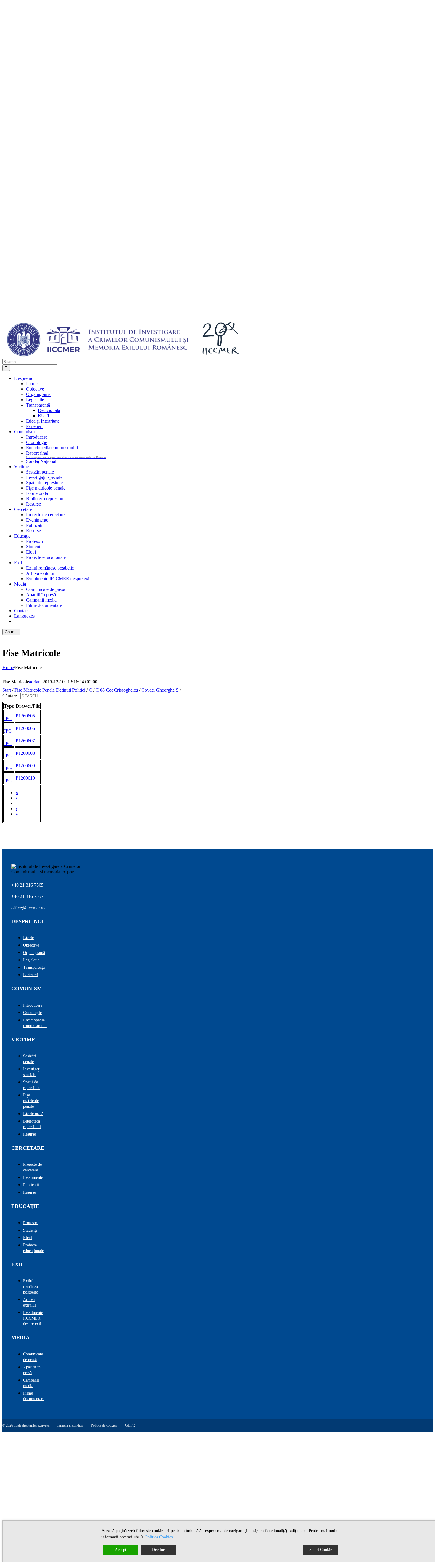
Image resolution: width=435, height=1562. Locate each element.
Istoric (28, 938)
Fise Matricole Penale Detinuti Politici (49, 690)
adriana (36, 681)
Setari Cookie (320, 1549)
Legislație (31, 960)
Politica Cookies (159, 1537)
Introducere (32, 1005)
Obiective (31, 945)
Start (6, 690)
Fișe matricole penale (31, 1101)
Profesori (30, 1223)
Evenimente (33, 1177)
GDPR (130, 1425)
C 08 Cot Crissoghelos (117, 690)
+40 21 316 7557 (27, 896)
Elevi (27, 1237)
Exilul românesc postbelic (31, 1286)
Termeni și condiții (70, 1425)
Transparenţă (34, 967)
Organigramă (34, 952)
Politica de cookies (104, 1425)
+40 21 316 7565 (27, 885)
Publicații (31, 1185)
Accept (120, 1549)
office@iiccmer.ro (28, 907)
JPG (8, 718)
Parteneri (30, 975)
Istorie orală (33, 1114)
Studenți (30, 1230)
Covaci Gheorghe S (159, 690)
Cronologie (32, 1013)
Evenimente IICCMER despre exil (33, 1318)
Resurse (29, 1134)
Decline (158, 1549)
